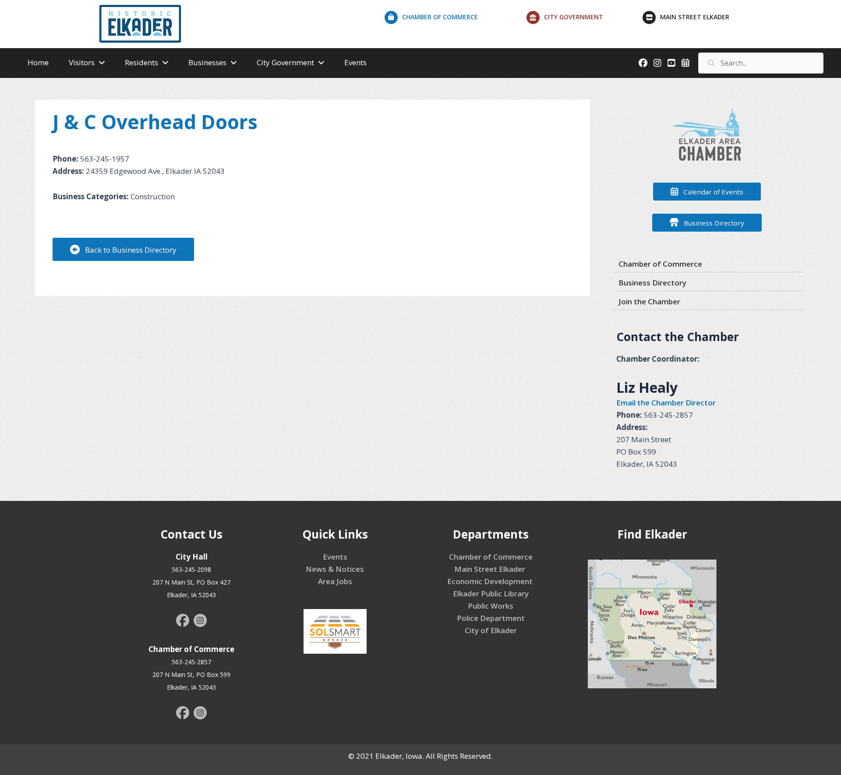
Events (335, 557)
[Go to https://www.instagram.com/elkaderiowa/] (200, 622)
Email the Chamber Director (666, 403)
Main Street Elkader (490, 569)
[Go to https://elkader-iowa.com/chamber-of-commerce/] (456, 19)
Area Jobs (335, 581)
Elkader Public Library (491, 593)
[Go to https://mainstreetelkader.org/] (707, 19)
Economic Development (490, 581)
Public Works (490, 606)
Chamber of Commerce (491, 557)
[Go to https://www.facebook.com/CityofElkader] (182, 621)
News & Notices (335, 569)
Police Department (491, 618)
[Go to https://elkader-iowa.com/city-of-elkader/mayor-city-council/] (585, 19)
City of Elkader (491, 630)
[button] (123, 249)
